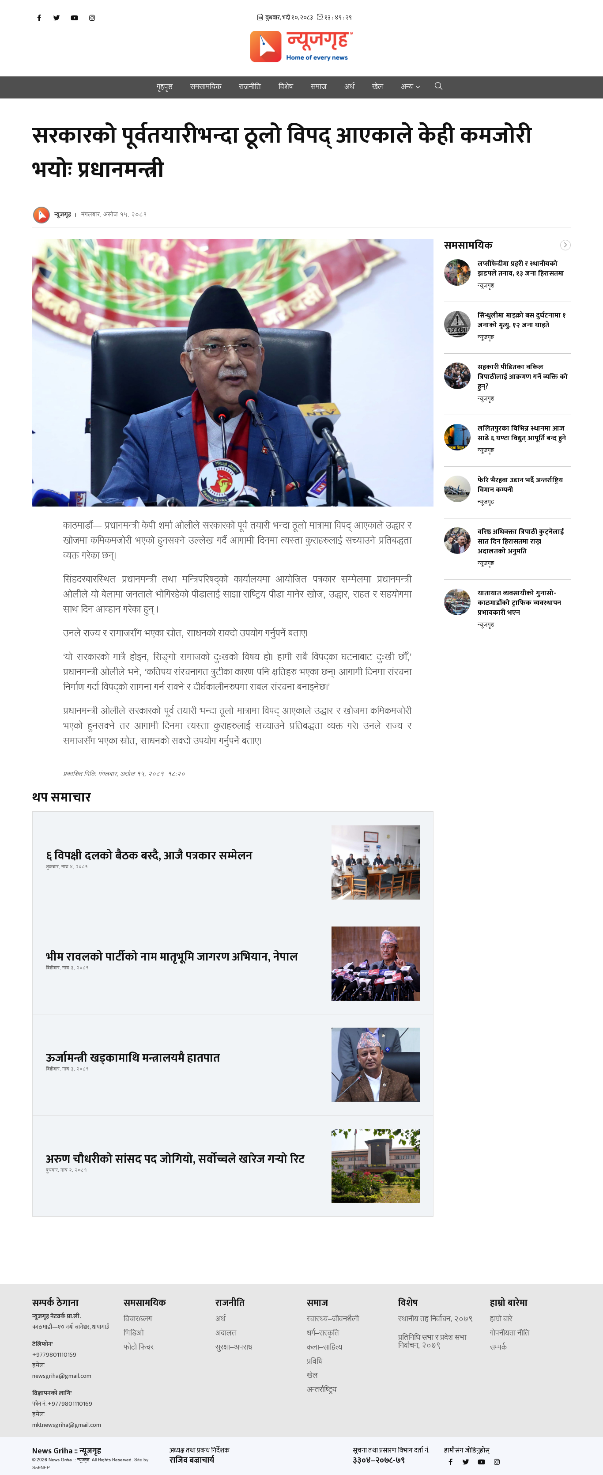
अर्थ (349, 87)
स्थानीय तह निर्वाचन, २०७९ (435, 1320)
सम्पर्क (498, 1348)
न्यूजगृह (62, 214)
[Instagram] (91, 18)
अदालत (225, 1334)
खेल (377, 87)
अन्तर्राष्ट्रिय (322, 1390)
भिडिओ (134, 1334)
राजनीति (250, 87)
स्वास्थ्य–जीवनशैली (333, 1320)
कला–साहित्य (325, 1348)
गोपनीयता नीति (509, 1334)
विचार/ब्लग (138, 1320)
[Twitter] (56, 18)
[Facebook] (38, 18)
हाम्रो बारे (501, 1320)
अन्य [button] (407, 87)
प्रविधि (315, 1362)
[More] (565, 244)
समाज (319, 87)
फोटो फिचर (139, 1348)
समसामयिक (205, 87)
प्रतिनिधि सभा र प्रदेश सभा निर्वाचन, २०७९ (432, 1342)
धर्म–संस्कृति (323, 1334)
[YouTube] (74, 18)
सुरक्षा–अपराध (234, 1348)
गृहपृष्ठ (165, 87)
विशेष (286, 87)
